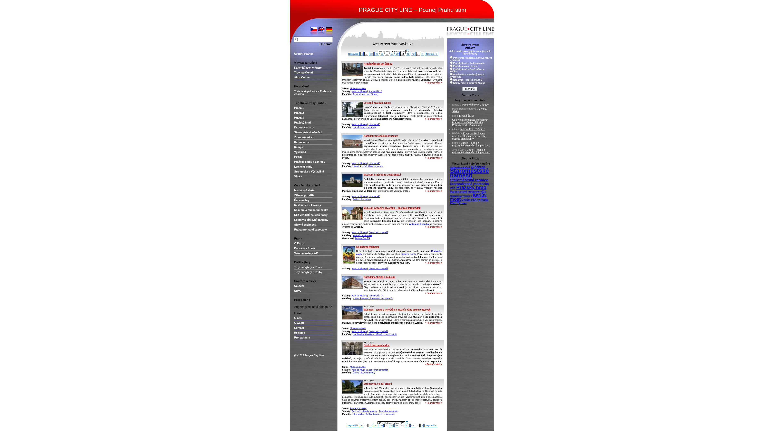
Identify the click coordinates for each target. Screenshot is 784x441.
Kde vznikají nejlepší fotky (310, 214)
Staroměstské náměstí (308, 132)
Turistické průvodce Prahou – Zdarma (312, 93)
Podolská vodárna (362, 199)
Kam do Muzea (359, 91)
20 (376, 54)
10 (371, 54)
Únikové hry (301, 200)
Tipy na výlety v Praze (308, 267)
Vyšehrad (300, 152)
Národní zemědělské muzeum (381, 136)
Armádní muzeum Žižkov (378, 63)
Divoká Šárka (466, 115)
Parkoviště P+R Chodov (475, 104)
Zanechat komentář (378, 232)
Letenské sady (303, 166)
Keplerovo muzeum (367, 246)
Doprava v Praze (304, 248)
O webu (299, 322)
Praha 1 (299, 107)
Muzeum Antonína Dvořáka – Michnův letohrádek (392, 208)
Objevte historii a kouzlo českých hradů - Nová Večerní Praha (470, 121)
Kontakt (299, 327)
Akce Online (302, 77)
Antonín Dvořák (362, 238)
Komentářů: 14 (376, 295)
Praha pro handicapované (310, 229)
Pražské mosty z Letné (465, 66)
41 (408, 54)
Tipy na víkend (303, 72)
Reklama (299, 332)
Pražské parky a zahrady (309, 161)
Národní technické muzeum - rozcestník (373, 298)
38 (392, 54)
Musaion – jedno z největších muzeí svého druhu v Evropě (397, 309)
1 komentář (374, 124)
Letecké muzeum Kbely (377, 102)
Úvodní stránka (303, 53)
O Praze (299, 243)
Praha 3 (299, 117)
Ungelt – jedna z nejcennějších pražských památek (471, 144)
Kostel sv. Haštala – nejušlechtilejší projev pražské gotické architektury (469, 136)
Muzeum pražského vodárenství (382, 174)
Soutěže (299, 285)
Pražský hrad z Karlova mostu (469, 63)
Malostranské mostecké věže (468, 191)
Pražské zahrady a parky (364, 411)
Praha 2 (299, 112)
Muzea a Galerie (304, 190)
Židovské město (304, 137)
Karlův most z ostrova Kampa (469, 83)
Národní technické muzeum (379, 277)
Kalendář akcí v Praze (308, 67)
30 (382, 54)
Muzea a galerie (358, 88)
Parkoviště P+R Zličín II (472, 129)
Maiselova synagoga (461, 196)
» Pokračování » (433, 82)
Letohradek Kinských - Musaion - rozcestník (375, 334)
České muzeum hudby (377, 345)
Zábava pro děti (304, 195)
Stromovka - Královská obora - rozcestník (374, 414)
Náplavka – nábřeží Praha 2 (467, 80)
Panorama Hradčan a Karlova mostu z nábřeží (471, 59)
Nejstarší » (431, 54)
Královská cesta (304, 127)
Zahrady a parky (358, 408)
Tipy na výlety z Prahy (308, 272)
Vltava (298, 176)
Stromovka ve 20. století (378, 383)
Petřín (298, 156)
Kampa (298, 147)
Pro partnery (302, 337)
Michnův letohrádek (362, 235)
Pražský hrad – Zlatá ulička (467, 125)
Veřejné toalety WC (306, 253)
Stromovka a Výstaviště (309, 171)
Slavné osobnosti (305, 224)
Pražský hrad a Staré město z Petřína (467, 70)
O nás (298, 318)
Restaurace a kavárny (307, 205)
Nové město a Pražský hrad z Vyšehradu (467, 75)
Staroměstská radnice (469, 180)
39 (397, 54)
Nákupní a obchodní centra (311, 210)
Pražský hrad (302, 122)
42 (413, 54)
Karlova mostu (408, 254)
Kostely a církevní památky (311, 219)
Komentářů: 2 (375, 91)
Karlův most (302, 142)
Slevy (297, 290)
